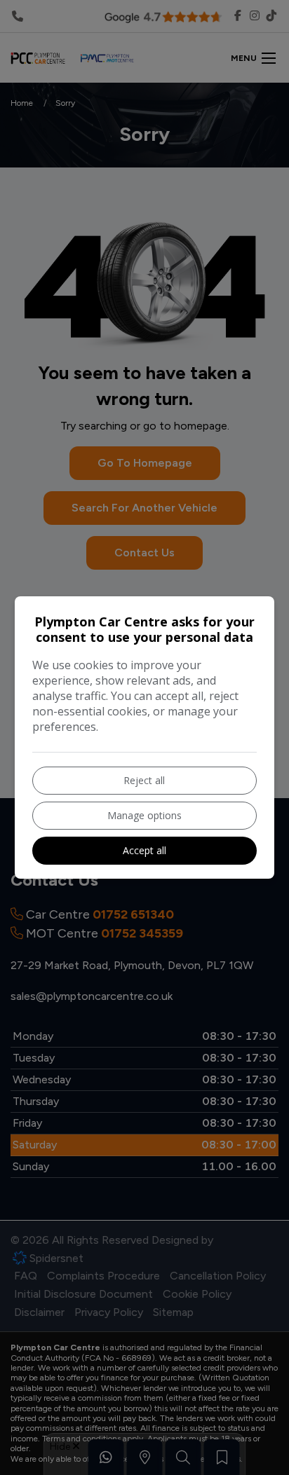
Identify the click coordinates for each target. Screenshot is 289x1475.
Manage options (144, 815)
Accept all (144, 850)
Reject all (144, 780)
